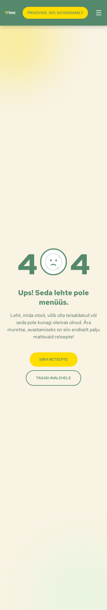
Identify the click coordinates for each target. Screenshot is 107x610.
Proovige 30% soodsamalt (55, 12)
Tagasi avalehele (53, 378)
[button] (97, 12)
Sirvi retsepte (53, 359)
